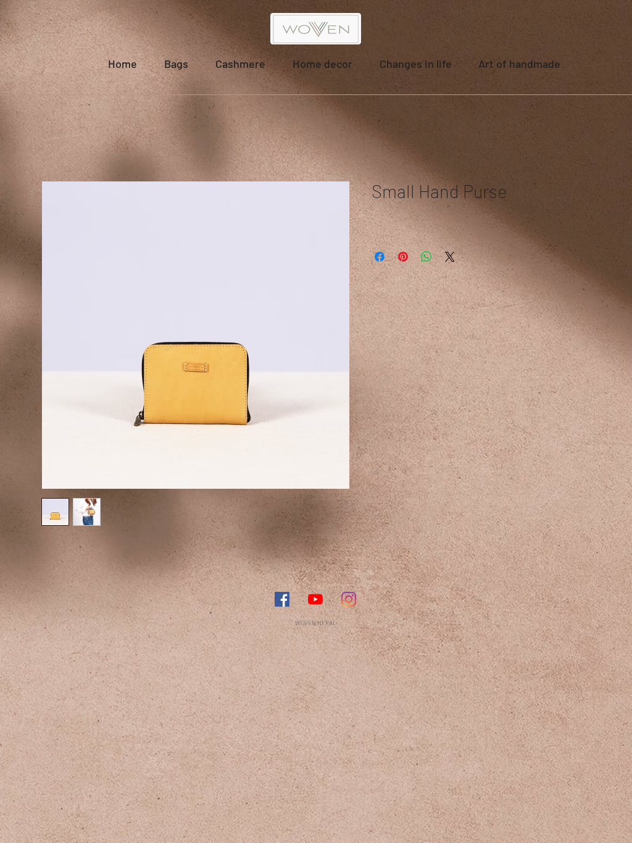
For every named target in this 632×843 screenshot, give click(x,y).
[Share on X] (450, 256)
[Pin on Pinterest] (403, 256)
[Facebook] (282, 599)
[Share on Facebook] (379, 256)
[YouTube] (315, 599)
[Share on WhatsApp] (426, 256)
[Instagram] (348, 599)
